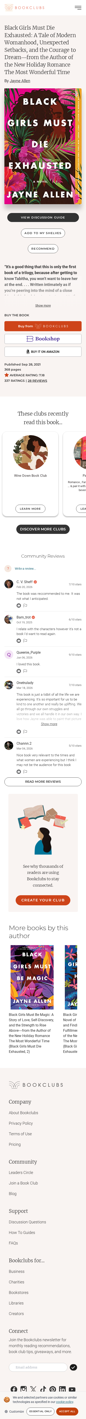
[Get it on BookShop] (43, 339)
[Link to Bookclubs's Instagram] (23, 1389)
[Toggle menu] (78, 7)
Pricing (15, 1144)
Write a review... (25, 568)
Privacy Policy (21, 1123)
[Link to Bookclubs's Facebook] (14, 1389)
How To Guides (22, 1232)
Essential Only (40, 1411)
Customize (16, 1411)
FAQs (13, 1243)
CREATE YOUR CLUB (43, 900)
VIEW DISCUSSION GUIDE (43, 217)
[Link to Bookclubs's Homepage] (24, 8)
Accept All (67, 1411)
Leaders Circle (21, 1172)
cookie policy (64, 1402)
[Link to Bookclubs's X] (33, 1389)
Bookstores (18, 1292)
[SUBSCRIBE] (73, 1367)
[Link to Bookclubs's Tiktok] (43, 1389)
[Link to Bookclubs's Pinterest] (52, 1389)
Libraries (16, 1303)
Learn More (30, 508)
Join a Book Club (23, 1183)
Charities (16, 1282)
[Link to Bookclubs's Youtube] (72, 1389)
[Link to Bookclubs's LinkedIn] (62, 1389)
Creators (16, 1313)
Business (16, 1271)
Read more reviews (43, 782)
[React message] (19, 605)
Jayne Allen (20, 80)
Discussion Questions (27, 1222)
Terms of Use (20, 1134)
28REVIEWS (37, 381)
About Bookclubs (23, 1112)
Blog (13, 1193)
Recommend (43, 248)
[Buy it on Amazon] (43, 352)
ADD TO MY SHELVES (42, 233)
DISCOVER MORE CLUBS (43, 529)
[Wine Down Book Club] (30, 452)
